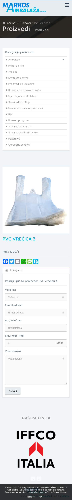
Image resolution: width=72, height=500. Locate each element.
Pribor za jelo (16, 65)
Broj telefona (13, 320)
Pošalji (13, 391)
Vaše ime (10, 289)
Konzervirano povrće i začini (24, 90)
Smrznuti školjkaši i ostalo (23, 132)
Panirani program (18, 120)
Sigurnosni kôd (14, 335)
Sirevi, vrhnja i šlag (19, 102)
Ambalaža (14, 59)
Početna (10, 22)
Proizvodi (25, 22)
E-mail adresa (13, 305)
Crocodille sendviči (19, 144)
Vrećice (12, 71)
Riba (10, 114)
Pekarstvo (14, 138)
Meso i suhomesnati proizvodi (25, 108)
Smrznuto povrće (18, 77)
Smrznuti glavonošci (19, 126)
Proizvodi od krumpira (21, 83)
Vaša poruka (13, 351)
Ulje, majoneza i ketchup (22, 96)
